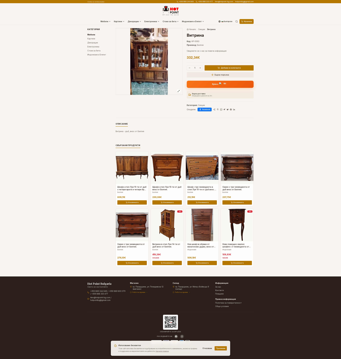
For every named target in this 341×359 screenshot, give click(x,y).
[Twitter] (228, 109)
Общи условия (222, 306)
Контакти (219, 290)
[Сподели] (214, 109)
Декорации (133, 21)
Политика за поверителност (228, 303)
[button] (220, 84)
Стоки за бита (169, 21)
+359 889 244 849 (186, 2)
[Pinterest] (231, 109)
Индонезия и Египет (192, 21)
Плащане (219, 294)
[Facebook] (176, 336)
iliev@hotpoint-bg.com (224, 2)
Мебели (104, 21)
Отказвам (207, 348)
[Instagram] (182, 336)
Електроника (150, 21)
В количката (133, 202)
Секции (201, 29)
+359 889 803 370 (117, 291)
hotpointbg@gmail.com (244, 2)
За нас (218, 287)
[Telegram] (224, 109)
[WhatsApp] (221, 109)
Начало (192, 29)
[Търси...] (236, 21)
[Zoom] (178, 91)
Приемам (220, 348)
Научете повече (162, 351)
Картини (118, 21)
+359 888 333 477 (205, 2)
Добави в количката (231, 68)
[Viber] (218, 109)
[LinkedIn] (234, 109)
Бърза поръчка (222, 75)
